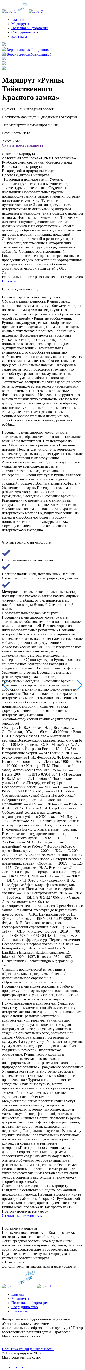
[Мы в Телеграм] (32, 1342)
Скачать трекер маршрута (22, 145)
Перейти (9, 281)
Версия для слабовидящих (28, 50)
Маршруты (20, 24)
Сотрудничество (24, 32)
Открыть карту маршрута (22, 1215)
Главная (17, 19)
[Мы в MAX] (52, 1342)
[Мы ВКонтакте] (12, 1342)
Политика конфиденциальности (28, 1349)
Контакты (19, 36)
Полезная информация (29, 28)
